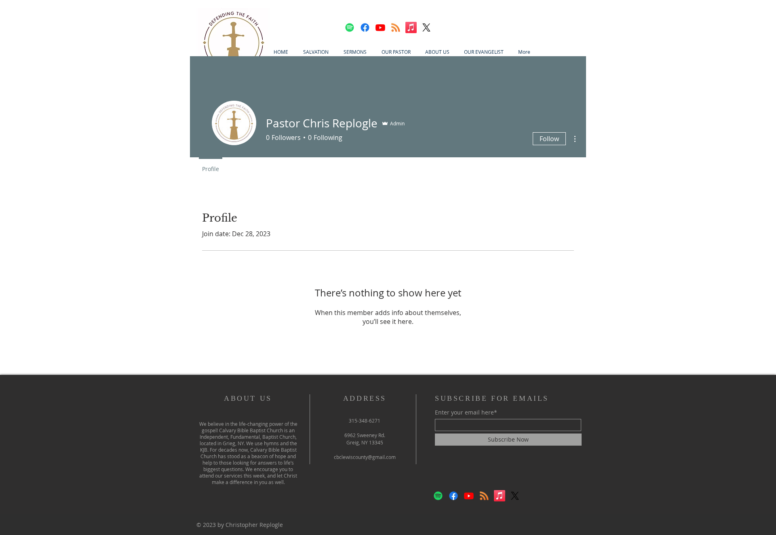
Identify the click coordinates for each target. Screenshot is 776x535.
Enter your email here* (466, 412)
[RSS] (395, 27)
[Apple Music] (411, 27)
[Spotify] (349, 27)
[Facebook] (365, 27)
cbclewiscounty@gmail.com (365, 457)
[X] (426, 27)
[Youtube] (380, 27)
